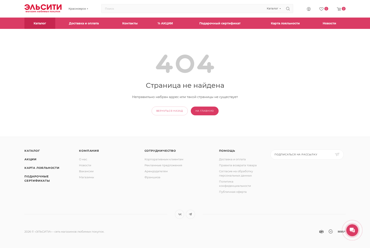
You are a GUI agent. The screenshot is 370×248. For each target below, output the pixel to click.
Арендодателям (156, 171)
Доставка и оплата (232, 159)
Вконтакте (179, 214)
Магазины (86, 177)
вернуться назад (169, 110)
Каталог (32, 150)
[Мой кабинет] (309, 9)
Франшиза (152, 177)
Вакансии (86, 171)
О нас (83, 159)
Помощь (227, 150)
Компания (89, 150)
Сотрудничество (160, 150)
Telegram (190, 214)
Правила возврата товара (238, 165)
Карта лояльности (42, 167)
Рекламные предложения (163, 165)
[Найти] (288, 8)
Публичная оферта (233, 191)
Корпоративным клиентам (164, 159)
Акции (30, 159)
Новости (85, 165)
